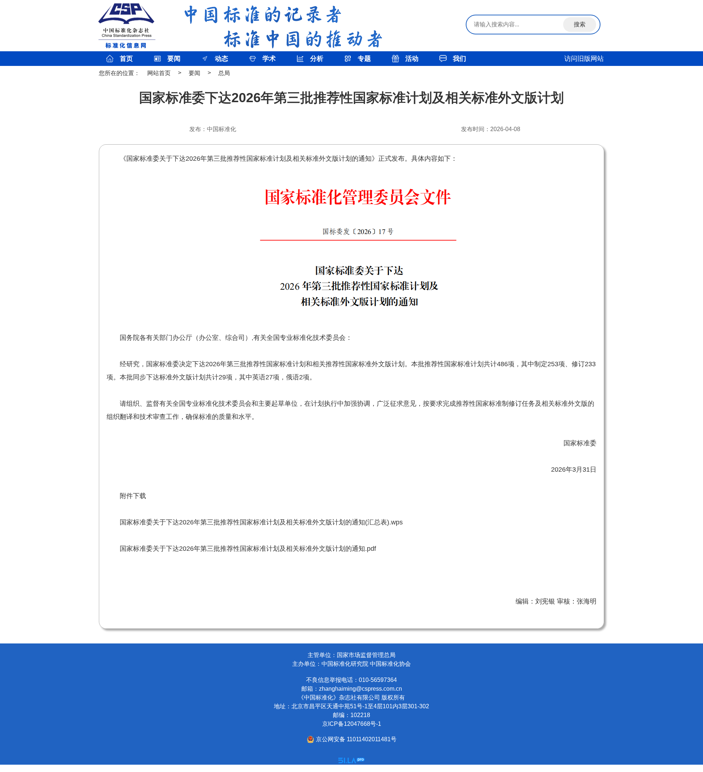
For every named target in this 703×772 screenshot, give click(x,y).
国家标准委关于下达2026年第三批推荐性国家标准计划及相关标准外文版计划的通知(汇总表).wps (261, 522)
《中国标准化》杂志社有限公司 (339, 697)
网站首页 (159, 73)
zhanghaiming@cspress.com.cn (360, 689)
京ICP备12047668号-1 (351, 724)
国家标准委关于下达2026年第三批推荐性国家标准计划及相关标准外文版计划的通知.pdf (248, 548)
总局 (224, 73)
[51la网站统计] (351, 761)
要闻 (194, 73)
